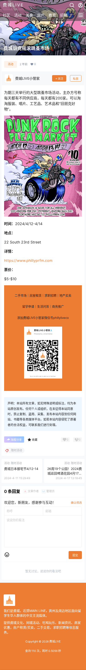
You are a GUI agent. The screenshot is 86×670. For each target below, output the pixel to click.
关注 (60, 78)
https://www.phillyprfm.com (28, 260)
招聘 (63, 15)
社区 (6, 15)
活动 (18, 15)
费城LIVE (55, 641)
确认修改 (76, 502)
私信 (75, 78)
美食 (29, 15)
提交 (75, 555)
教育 (52, 15)
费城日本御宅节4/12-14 (21, 469)
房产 (40, 15)
